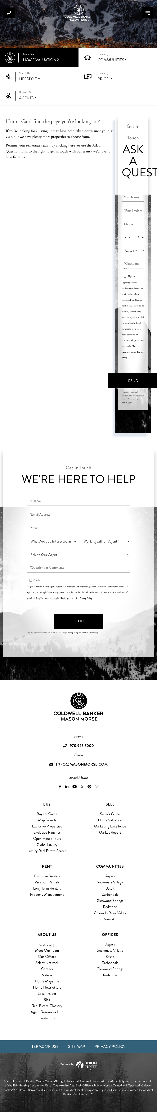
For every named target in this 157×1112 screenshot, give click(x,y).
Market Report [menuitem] (110, 832)
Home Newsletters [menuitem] (47, 987)
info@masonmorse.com (82, 764)
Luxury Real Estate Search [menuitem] (47, 851)
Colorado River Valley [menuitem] (110, 913)
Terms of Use (45, 1046)
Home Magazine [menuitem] (47, 981)
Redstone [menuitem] (110, 907)
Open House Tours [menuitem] (47, 838)
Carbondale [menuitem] (110, 894)
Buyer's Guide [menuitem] (47, 814)
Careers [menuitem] (47, 969)
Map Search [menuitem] (47, 820)
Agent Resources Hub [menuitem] (47, 1012)
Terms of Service (88, 632)
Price (103, 79)
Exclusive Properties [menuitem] (47, 826)
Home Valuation (39, 57)
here (71, 145)
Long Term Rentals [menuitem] (47, 888)
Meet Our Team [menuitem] (47, 950)
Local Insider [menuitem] (47, 993)
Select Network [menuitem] (47, 963)
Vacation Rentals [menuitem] (46, 882)
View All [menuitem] (110, 919)
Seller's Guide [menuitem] (110, 814)
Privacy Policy (127, 399)
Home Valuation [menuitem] (110, 820)
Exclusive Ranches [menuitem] (47, 832)
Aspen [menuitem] (110, 876)
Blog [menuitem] (47, 999)
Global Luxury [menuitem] (47, 844)
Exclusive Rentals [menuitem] (47, 876)
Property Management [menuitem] (47, 894)
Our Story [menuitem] (47, 944)
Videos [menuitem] (47, 975)
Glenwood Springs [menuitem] (109, 900)
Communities (111, 60)
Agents (26, 96)
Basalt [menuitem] (109, 888)
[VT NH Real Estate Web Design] (78, 1065)
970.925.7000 (9, 12)
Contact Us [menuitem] (47, 1018)
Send (79, 621)
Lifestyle (28, 79)
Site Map (76, 1046)
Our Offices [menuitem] (47, 956)
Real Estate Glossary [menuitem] (47, 1006)
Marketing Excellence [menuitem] (110, 826)
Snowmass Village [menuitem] (110, 882)
